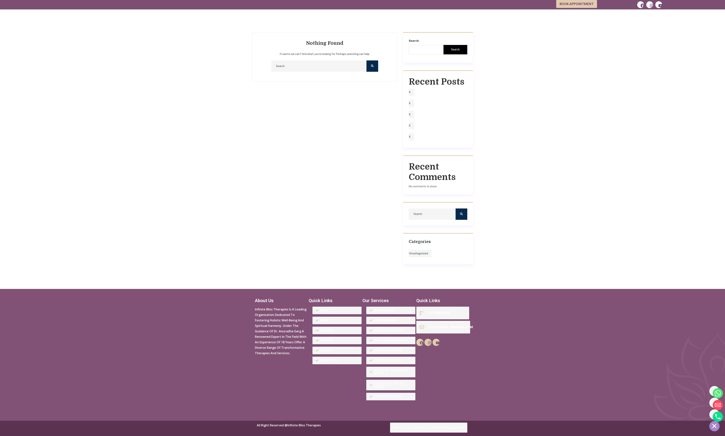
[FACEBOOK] (640, 4)
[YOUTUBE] (658, 4)
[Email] (714, 403)
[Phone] (714, 414)
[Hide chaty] (714, 426)
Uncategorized (418, 253)
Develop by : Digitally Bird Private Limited (428, 427)
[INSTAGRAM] (649, 4)
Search (414, 40)
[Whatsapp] (714, 391)
